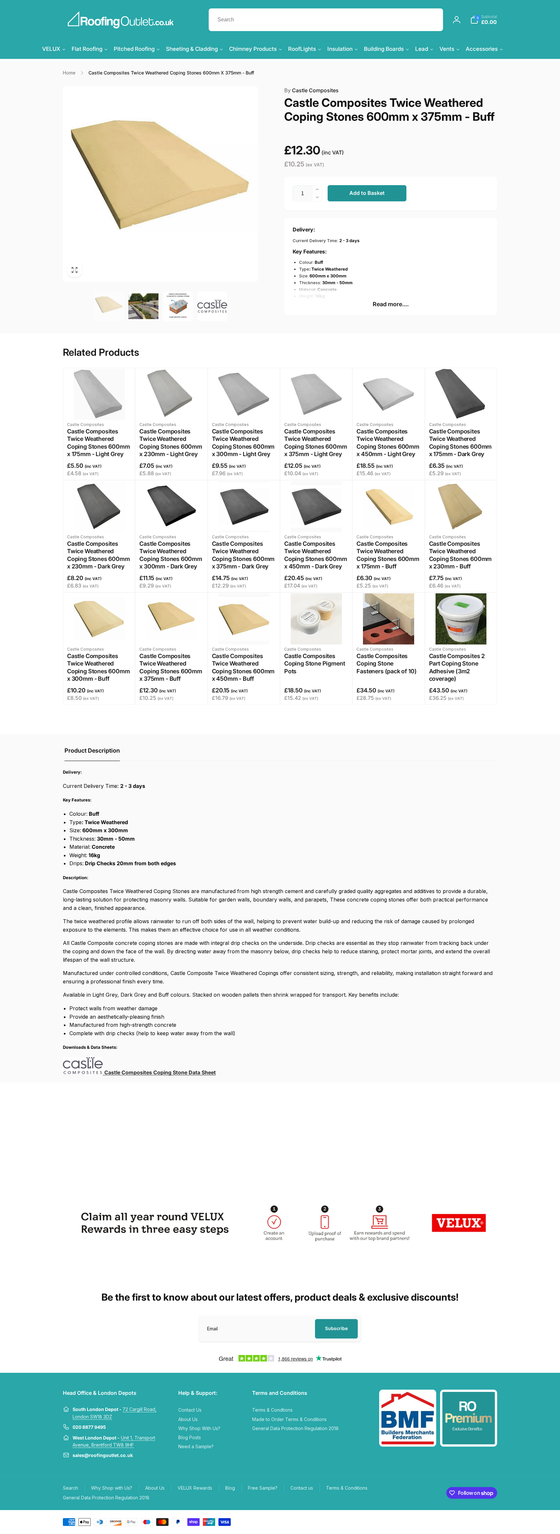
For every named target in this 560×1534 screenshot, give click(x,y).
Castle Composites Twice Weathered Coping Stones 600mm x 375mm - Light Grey (315, 442)
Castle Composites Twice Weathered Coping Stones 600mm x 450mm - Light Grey (387, 442)
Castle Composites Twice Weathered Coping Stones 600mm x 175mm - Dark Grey (460, 442)
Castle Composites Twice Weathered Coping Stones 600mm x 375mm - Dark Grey (243, 555)
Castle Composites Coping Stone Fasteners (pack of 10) (386, 664)
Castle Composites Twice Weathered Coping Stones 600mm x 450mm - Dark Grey (315, 555)
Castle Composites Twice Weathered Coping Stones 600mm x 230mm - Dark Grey (98, 555)
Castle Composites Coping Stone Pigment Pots (314, 664)
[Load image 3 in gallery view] (178, 306)
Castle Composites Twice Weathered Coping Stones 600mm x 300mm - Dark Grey (170, 555)
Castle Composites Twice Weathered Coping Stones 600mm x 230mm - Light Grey (170, 442)
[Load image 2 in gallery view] (143, 306)
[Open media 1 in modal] (160, 184)
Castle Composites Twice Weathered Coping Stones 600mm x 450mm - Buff (243, 667)
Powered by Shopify (481, 1521)
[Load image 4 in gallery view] (212, 306)
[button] (483, 20)
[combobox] (326, 19)
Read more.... (391, 304)
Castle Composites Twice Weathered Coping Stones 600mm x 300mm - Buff (98, 667)
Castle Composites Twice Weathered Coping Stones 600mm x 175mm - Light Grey (98, 442)
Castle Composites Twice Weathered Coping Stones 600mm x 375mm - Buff (170, 667)
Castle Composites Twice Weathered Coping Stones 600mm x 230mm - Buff (460, 555)
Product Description (92, 750)
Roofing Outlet (454, 1521)
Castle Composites (311, 90)
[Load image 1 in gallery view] (109, 306)
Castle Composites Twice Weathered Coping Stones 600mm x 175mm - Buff (387, 555)
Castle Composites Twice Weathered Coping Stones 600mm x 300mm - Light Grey (243, 442)
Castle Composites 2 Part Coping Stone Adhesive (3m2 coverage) (457, 667)
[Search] (431, 19)
